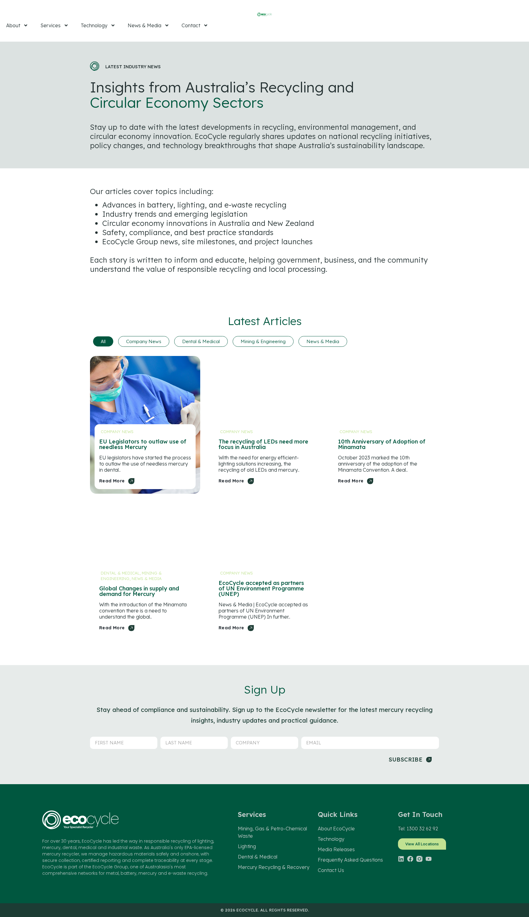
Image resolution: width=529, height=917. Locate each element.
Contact (191, 25)
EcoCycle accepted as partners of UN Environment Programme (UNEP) (261, 588)
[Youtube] (429, 859)
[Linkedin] (401, 859)
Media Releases (336, 849)
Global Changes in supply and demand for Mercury (139, 591)
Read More (112, 481)
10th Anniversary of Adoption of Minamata (381, 444)
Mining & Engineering (263, 341)
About (13, 25)
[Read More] (131, 481)
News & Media (144, 25)
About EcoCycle (336, 828)
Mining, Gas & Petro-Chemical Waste (272, 832)
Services (50, 25)
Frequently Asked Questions (350, 860)
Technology (94, 25)
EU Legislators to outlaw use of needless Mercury (142, 444)
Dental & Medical (201, 341)
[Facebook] (410, 859)
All (103, 341)
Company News (143, 341)
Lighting (247, 846)
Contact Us (331, 870)
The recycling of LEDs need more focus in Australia (263, 444)
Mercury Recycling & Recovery (274, 867)
